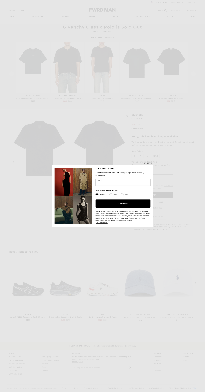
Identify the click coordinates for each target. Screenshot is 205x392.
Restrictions (133, 218)
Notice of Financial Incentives (121, 220)
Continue (123, 204)
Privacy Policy (119, 218)
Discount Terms (102, 223)
